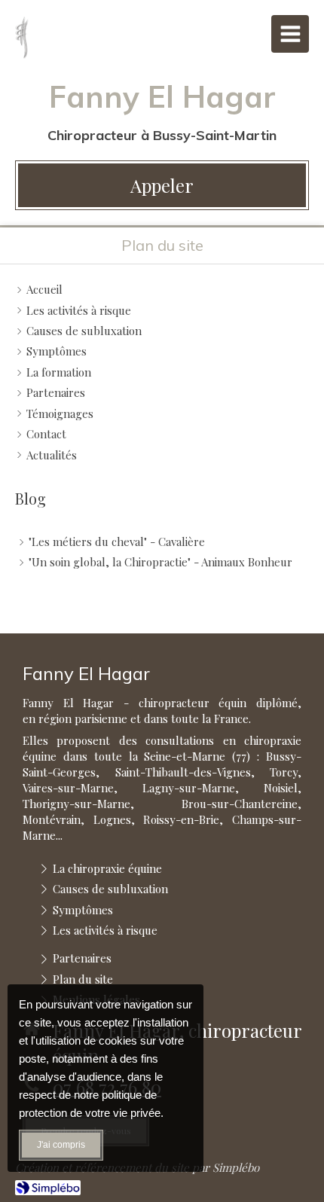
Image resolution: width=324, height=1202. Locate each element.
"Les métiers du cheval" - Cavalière (117, 541)
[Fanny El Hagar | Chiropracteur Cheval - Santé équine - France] (22, 37)
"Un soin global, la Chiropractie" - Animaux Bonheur (160, 561)
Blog (30, 498)
